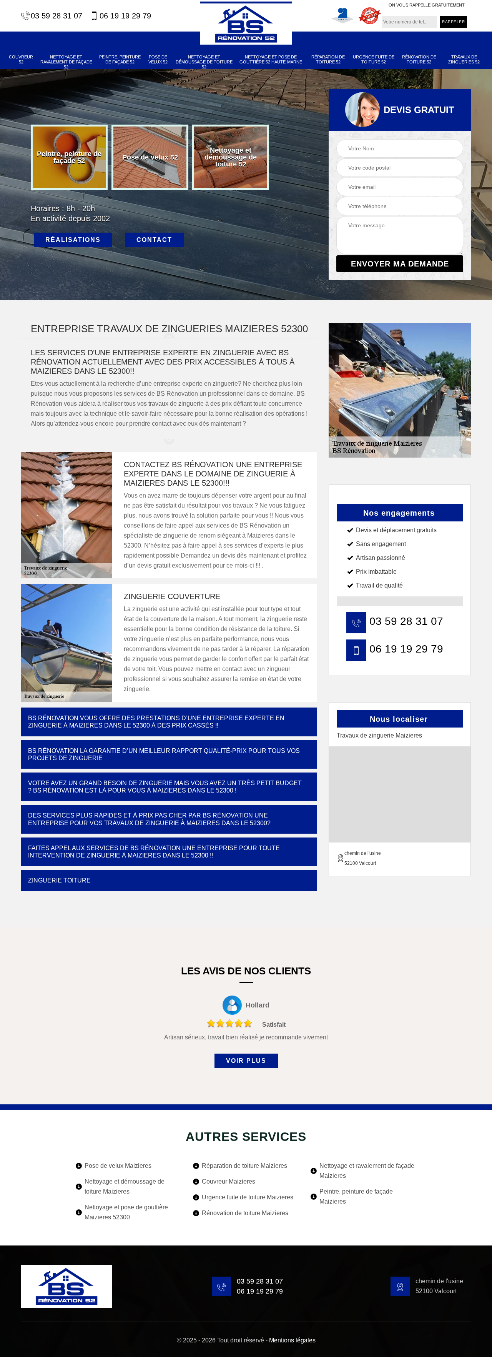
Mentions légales (292, 1340)
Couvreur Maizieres (228, 1181)
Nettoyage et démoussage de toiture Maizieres (125, 1186)
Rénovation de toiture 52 (419, 59)
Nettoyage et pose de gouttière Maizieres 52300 (126, 1212)
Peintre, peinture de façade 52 (120, 59)
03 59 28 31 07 (56, 16)
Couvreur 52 (21, 59)
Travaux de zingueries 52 (464, 59)
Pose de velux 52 (158, 59)
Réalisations (73, 239)
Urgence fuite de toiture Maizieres (247, 1197)
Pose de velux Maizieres (118, 1165)
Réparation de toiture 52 (328, 59)
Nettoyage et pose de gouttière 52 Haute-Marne (270, 59)
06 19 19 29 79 (125, 16)
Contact (154, 239)
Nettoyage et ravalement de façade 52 (66, 62)
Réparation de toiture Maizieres (244, 1165)
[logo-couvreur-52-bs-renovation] (246, 23)
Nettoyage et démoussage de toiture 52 (204, 62)
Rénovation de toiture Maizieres (245, 1213)
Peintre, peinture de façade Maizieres (356, 1196)
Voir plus (246, 1060)
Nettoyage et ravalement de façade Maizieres (366, 1170)
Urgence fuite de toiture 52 (373, 59)
